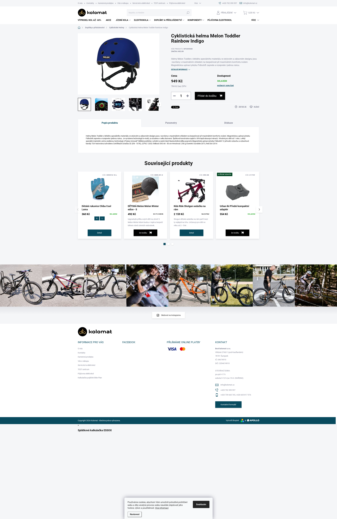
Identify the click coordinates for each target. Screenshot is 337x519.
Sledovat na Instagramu (171, 315)
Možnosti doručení (225, 86)
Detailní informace (179, 69)
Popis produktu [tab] (110, 122)
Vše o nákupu (122, 3)
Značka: (177, 51)
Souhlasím (201, 504)
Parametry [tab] (171, 122)
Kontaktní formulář (228, 405)
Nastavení (134, 514)
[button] (165, 244)
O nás (80, 3)
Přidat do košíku (207, 95)
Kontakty (90, 3)
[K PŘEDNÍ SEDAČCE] (237, 189)
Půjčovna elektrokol (177, 3)
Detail (99, 233)
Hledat (188, 13)
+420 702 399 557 (227, 390)
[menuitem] (90, 20)
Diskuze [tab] (228, 122)
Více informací (161, 508)
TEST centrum (159, 3)
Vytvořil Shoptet (232, 420)
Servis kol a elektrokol (141, 3)
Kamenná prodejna (105, 3)
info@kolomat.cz (227, 385)
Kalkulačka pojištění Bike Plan (90, 378)
